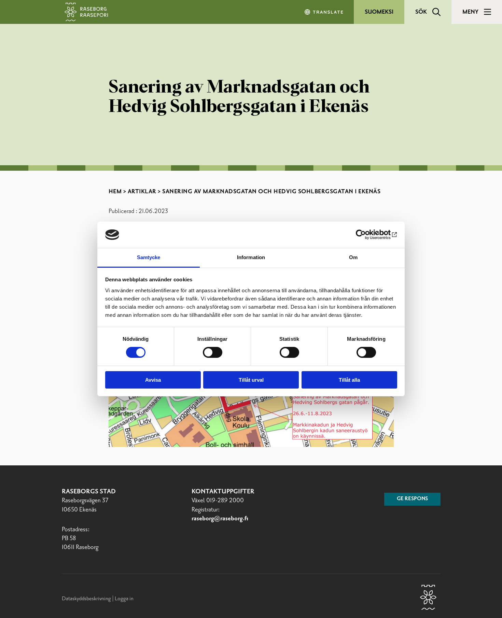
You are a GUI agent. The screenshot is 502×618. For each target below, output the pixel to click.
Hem (115, 191)
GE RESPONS (412, 499)
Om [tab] (353, 257)
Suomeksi (379, 12)
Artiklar (142, 191)
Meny (470, 12)
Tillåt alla (349, 380)
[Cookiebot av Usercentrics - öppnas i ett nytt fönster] (367, 234)
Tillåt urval (251, 380)
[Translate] (324, 12)
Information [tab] (251, 257)
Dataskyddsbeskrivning (87, 598)
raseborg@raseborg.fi (220, 518)
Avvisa (153, 380)
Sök (421, 12)
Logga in (124, 598)
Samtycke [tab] (149, 257)
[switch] (212, 352)
